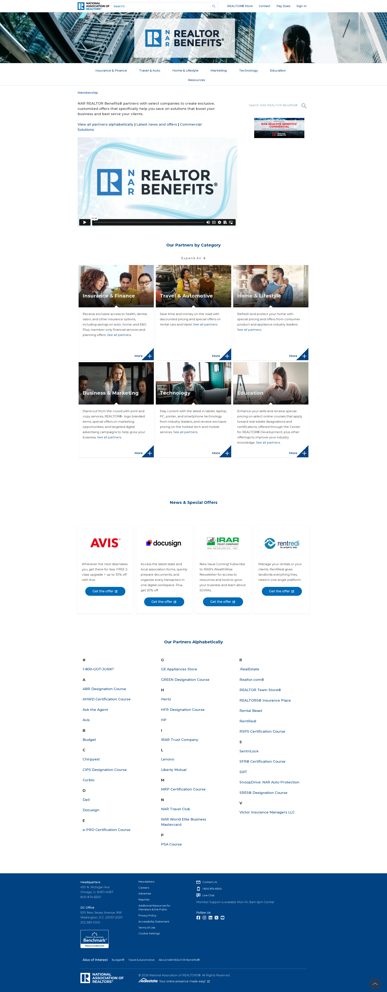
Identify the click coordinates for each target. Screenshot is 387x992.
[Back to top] (375, 984)
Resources (196, 80)
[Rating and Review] (94, 947)
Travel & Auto (149, 70)
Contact (264, 6)
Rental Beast (250, 711)
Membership (88, 93)
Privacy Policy (147, 915)
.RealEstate (249, 669)
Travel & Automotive (141, 959)
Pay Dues (283, 6)
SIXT (243, 772)
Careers (143, 887)
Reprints (143, 899)
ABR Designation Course (104, 689)
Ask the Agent (95, 710)
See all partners (119, 335)
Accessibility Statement (153, 921)
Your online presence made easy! (184, 981)
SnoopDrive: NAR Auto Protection (269, 782)
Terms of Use (146, 927)
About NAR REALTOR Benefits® (179, 959)
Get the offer (103, 591)
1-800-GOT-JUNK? (98, 669)
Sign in (301, 6)
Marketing (219, 70)
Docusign (91, 810)
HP (163, 720)
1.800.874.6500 (212, 888)
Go (214, 6)
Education (278, 70)
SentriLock (249, 751)
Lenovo (167, 759)
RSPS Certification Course (262, 731)
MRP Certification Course (183, 789)
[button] (116, 354)
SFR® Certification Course (262, 761)
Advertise (144, 893)
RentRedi (247, 721)
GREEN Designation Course (185, 680)
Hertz (166, 699)
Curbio (88, 780)
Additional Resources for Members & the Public (154, 907)
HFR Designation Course (183, 710)
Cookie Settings (149, 933)
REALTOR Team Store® (260, 690)
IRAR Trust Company (179, 740)
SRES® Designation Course (263, 793)
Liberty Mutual (173, 770)
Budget (89, 740)
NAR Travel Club (175, 809)
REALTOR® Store (240, 6)
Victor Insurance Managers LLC (267, 812)
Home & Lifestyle (185, 70)
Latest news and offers (156, 124)
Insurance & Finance (111, 70)
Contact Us (209, 882)
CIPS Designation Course (105, 770)
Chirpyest (91, 759)
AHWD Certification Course (107, 699)
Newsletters (146, 881)
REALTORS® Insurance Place (265, 700)
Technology (248, 70)
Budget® (118, 959)
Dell (86, 800)
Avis (86, 720)
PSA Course (171, 844)
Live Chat (208, 895)
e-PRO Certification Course (106, 830)
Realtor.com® (251, 680)
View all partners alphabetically (105, 124)
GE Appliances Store (179, 669)
